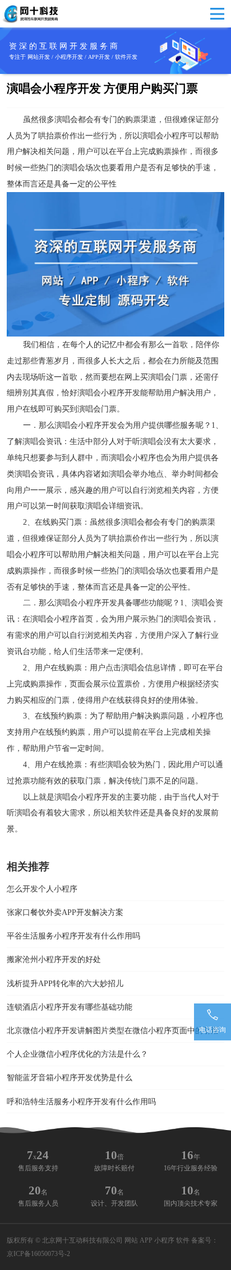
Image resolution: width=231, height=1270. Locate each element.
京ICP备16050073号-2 (38, 1254)
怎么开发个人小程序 (42, 888)
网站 (131, 1240)
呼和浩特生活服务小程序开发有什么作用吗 (81, 1101)
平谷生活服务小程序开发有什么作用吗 (73, 935)
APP (146, 1240)
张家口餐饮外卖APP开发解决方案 (65, 912)
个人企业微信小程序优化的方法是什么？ (77, 1053)
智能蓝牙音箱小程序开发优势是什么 (69, 1077)
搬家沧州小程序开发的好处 (54, 959)
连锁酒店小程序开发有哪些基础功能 (69, 1006)
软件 (183, 1240)
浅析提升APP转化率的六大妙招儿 (65, 983)
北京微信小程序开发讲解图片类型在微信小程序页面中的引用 (113, 1030)
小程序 (164, 1240)
